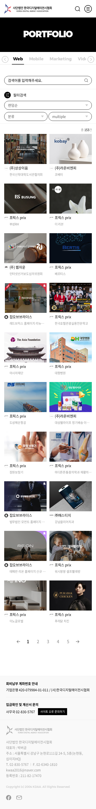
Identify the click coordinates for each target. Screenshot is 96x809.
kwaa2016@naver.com (23, 770)
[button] (5, 59)
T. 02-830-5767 (17, 764)
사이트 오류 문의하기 (52, 712)
